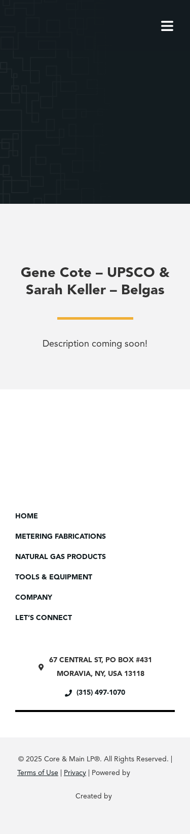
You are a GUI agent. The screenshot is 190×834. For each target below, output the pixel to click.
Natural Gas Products (60, 557)
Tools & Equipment (53, 577)
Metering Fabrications (60, 536)
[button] (40, 127)
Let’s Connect (43, 618)
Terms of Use (37, 773)
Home (26, 516)
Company (33, 597)
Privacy (75, 773)
